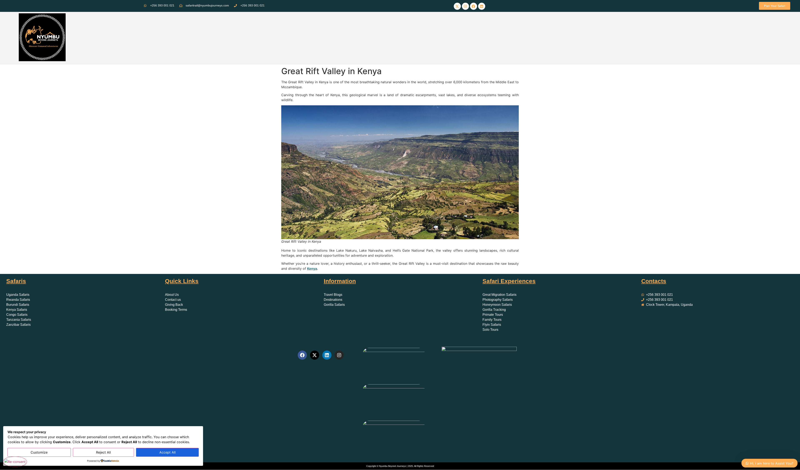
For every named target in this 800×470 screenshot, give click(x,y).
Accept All (167, 452)
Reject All (103, 452)
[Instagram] (465, 6)
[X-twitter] (457, 6)
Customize (39, 452)
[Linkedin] (481, 6)
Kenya (312, 268)
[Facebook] (473, 6)
